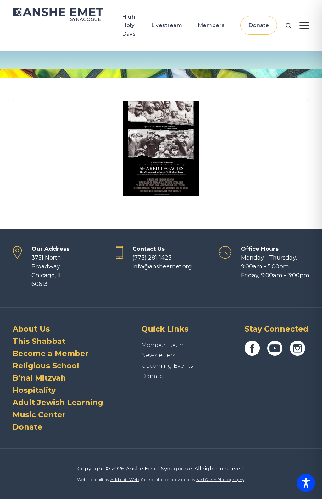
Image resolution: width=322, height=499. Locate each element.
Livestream (166, 25)
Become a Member (51, 353)
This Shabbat (39, 341)
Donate (258, 25)
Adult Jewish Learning (58, 402)
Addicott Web (124, 479)
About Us (31, 328)
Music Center (39, 414)
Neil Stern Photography (220, 479)
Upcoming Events (167, 365)
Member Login (163, 345)
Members (211, 25)
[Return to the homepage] (58, 14)
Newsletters (158, 355)
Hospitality (34, 390)
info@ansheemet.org (162, 266)
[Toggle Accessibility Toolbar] (306, 483)
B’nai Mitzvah (39, 377)
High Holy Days (129, 25)
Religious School (46, 365)
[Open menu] (304, 25)
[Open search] (288, 25)
